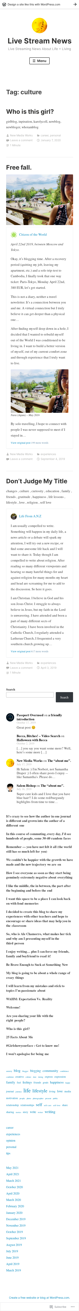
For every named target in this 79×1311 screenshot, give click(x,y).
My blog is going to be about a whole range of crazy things (38, 975)
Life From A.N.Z (30, 516)
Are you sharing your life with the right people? (29, 1018)
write (33, 1112)
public (55, 1098)
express (49, 1076)
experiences (48, 454)
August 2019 (14, 1245)
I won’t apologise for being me (27, 1053)
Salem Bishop (26, 785)
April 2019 (12, 1264)
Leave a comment (21, 140)
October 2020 (14, 1187)
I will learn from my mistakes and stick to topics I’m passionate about (35, 988)
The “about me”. (59, 760)
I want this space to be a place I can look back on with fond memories (38, 901)
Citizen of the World (33, 234)
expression (60, 1076)
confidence (64, 1071)
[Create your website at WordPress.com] (39, 4)
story (25, 1112)
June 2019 (12, 1257)
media (67, 1091)
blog (17, 1070)
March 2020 (13, 1200)
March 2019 (13, 1270)
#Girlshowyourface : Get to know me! (32, 1045)
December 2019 (16, 1219)
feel (19, 1082)
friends (37, 1082)
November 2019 (16, 1225)
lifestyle (39, 1090)
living (52, 1091)
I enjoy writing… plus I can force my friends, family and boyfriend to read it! (37, 953)
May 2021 (12, 1168)
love (60, 1091)
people (22, 1098)
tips (8, 1153)
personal (55, 135)
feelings (27, 1082)
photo (29, 1098)
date (34, 1077)
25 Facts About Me (19, 1037)
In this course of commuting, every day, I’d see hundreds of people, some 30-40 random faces (38, 836)
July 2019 (12, 1251)
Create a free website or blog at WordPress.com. (39, 1297)
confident (10, 1077)
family (10, 1082)
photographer (38, 1098)
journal (10, 1091)
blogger (25, 1071)
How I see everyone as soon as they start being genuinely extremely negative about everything (39, 875)
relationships (27, 1105)
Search (10, 689)
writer (40, 1112)
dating (40, 1077)
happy (67, 1082)
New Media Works (21, 135)
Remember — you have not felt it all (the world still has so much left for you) (39, 849)
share (65, 1105)
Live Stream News (40, 40)
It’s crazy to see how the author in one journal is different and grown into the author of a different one (38, 821)
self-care (47, 1105)
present (48, 1098)
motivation (12, 1098)
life (27, 1090)
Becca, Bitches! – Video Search (38, 735)
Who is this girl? (30, 111)
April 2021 (12, 1174)
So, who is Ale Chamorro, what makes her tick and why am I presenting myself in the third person (38, 938)
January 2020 (14, 1213)
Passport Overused (30, 715)
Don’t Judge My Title (36, 481)
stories (18, 1112)
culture (28, 1077)
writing (50, 1111)
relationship (12, 1105)
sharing (10, 1112)
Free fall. (19, 167)
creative (19, 1076)
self (39, 1104)
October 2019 (14, 1232)
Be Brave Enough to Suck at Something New (37, 964)
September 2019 (16, 1238)
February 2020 (15, 1206)
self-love (56, 1105)
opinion (10, 1140)
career (45, 135)
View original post (20, 442)
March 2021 (13, 1180)
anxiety (9, 1071)
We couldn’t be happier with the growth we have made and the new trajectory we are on (39, 862)
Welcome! (13, 1007)
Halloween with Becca (32, 739)
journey (19, 1091)
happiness (57, 1082)
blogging (35, 1071)
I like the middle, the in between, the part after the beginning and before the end (38, 888)
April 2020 (12, 1193)
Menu (41, 61)
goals (45, 1082)
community (50, 1070)
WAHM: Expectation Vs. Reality (29, 999)
